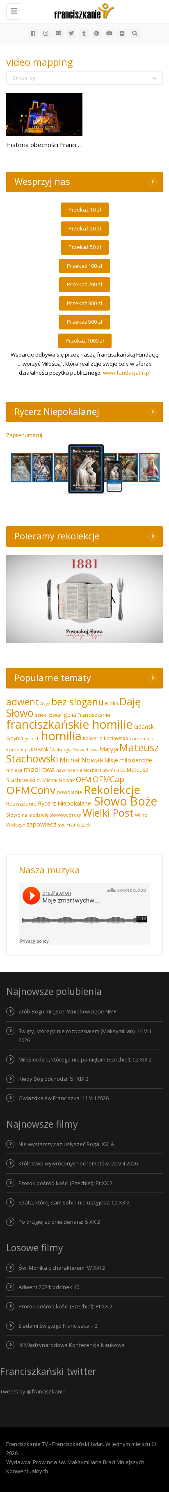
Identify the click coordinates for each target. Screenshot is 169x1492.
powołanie (69, 792)
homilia (61, 736)
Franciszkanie (94, 714)
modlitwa (39, 769)
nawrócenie (69, 770)
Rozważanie (21, 803)
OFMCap (108, 779)
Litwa (92, 749)
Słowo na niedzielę (27, 815)
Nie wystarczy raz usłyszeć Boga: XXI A (66, 1144)
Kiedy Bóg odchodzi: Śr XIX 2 (53, 1078)
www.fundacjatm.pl (127, 372)
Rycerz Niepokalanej (65, 803)
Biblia (111, 703)
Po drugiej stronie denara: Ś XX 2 (59, 1221)
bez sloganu (77, 701)
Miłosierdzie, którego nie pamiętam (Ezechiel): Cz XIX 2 (85, 1059)
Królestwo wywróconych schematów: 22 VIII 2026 (78, 1163)
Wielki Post (108, 813)
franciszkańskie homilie (69, 724)
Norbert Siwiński (101, 770)
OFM (83, 779)
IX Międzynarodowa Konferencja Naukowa (71, 1345)
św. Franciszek (74, 824)
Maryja (109, 749)
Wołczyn (15, 825)
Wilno (141, 815)
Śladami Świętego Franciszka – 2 (58, 1325)
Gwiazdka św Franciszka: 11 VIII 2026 (63, 1098)
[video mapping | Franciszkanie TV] (82, 10)
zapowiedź (42, 824)
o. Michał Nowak (56, 780)
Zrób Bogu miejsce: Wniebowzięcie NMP (67, 1011)
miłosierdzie (135, 760)
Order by (24, 78)
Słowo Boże (125, 801)
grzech (32, 738)
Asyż (45, 703)
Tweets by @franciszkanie (33, 1391)
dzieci (41, 715)
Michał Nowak (81, 759)
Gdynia (14, 738)
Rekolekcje (112, 789)
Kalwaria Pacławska (105, 738)
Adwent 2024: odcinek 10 (48, 1287)
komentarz (141, 738)
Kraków (46, 749)
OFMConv (30, 790)
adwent (22, 701)
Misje (111, 760)
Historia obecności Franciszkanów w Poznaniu (70, 144)
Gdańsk (144, 726)
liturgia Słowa (71, 749)
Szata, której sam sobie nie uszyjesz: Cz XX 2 (74, 1202)
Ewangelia (62, 714)
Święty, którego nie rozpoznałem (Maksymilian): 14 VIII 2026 (84, 1035)
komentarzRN (21, 749)
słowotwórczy (65, 815)
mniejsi (14, 770)
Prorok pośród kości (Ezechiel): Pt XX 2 (65, 1183)
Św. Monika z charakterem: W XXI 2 (61, 1267)
